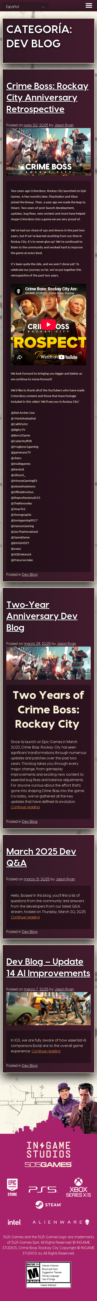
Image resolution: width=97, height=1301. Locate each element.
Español (12, 7)
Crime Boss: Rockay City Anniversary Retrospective (47, 98)
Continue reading (25, 807)
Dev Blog (29, 575)
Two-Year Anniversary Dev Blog (42, 616)
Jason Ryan (64, 125)
